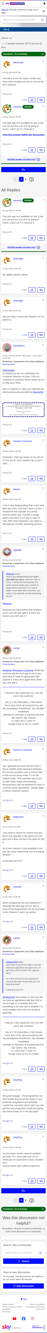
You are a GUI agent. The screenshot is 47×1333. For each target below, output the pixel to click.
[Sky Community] (15, 4)
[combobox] (21, 20)
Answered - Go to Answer (23, 54)
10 (8, 800)
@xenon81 (38, 392)
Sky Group (6, 1312)
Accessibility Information (35, 1307)
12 (8, 921)
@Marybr (10, 574)
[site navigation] (2, 3)
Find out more (9, 364)
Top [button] (25, 1299)
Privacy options (8, 1304)
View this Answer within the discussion (23, 134)
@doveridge (9, 370)
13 (8, 1063)
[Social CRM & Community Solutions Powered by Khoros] (38, 1327)
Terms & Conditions (37, 1304)
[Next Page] (31, 179)
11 (7, 870)
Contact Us (40, 1309)
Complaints (6, 1309)
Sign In (44, 4)
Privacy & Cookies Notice (12, 1307)
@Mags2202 (11, 962)
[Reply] (40, 99)
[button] (43, 61)
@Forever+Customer (23, 670)
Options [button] (4, 38)
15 (8, 1175)
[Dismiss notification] (44, 11)
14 (8, 1121)
